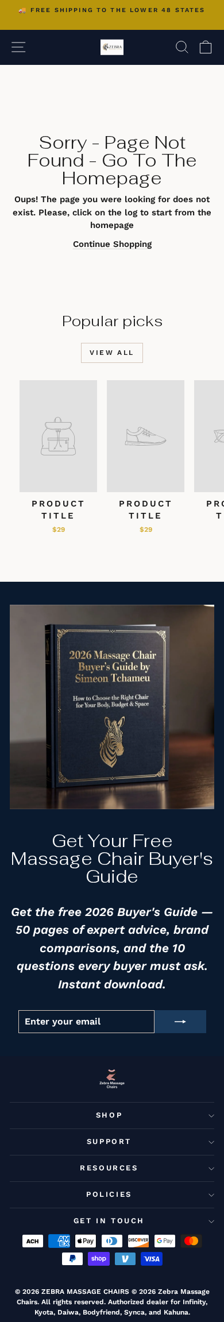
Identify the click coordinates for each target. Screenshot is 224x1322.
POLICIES (109, 1194)
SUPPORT (109, 1141)
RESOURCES (109, 1167)
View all (112, 353)
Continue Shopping (112, 244)
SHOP (109, 1115)
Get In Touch (109, 1220)
